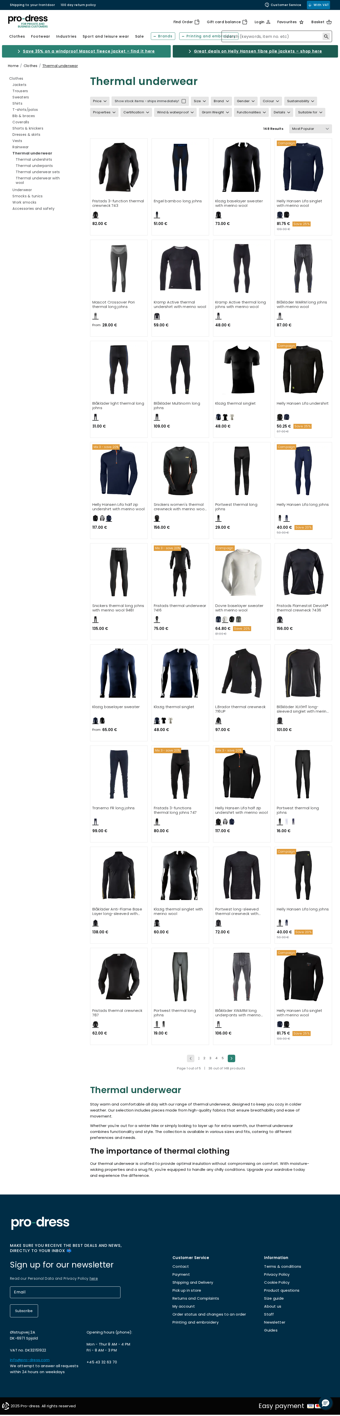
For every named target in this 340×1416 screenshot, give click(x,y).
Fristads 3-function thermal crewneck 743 (118, 203)
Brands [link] (165, 36)
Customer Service (286, 5)
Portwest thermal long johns (236, 507)
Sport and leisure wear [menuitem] (106, 36)
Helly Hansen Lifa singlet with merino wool (299, 203)
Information (276, 1257)
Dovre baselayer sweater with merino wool (239, 608)
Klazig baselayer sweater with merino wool (239, 203)
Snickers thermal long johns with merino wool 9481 (118, 608)
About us (272, 1306)
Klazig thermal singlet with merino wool (178, 911)
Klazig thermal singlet (235, 403)
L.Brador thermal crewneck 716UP (240, 709)
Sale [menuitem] (139, 36)
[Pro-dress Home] (28, 21)
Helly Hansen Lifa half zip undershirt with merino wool (118, 507)
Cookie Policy (276, 1282)
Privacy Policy (276, 1274)
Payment (181, 1274)
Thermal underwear (60, 65)
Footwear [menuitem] (41, 36)
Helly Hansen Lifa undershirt (303, 403)
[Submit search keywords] (326, 36)
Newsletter (274, 1322)
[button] (326, 1403)
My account (183, 1306)
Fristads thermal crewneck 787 (117, 1013)
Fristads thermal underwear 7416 (180, 608)
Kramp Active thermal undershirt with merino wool (180, 304)
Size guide (274, 1298)
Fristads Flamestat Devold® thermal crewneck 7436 (303, 608)
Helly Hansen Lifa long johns (303, 504)
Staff (269, 1314)
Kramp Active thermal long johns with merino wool (240, 304)
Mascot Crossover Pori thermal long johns (113, 304)
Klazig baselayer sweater (116, 707)
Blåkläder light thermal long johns (118, 405)
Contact (180, 1266)
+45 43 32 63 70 (102, 1362)
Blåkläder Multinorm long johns (177, 405)
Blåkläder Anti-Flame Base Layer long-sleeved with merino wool (117, 911)
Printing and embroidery (195, 1322)
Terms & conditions (282, 1266)
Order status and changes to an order (209, 1314)
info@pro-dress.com (30, 1359)
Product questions (281, 1290)
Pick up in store (186, 1290)
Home (13, 65)
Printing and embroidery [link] (211, 36)
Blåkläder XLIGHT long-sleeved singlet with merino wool (303, 709)
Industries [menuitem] (66, 36)
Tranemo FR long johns (113, 808)
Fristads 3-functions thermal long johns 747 (175, 810)
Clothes (31, 65)
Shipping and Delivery (192, 1282)
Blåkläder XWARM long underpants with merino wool (238, 1013)
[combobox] (277, 36)
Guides (271, 1330)
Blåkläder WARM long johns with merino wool (302, 304)
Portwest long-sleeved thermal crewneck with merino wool (237, 911)
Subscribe (24, 1310)
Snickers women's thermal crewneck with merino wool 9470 (180, 507)
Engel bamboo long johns (178, 201)
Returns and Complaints (195, 1298)
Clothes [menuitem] (17, 36)
